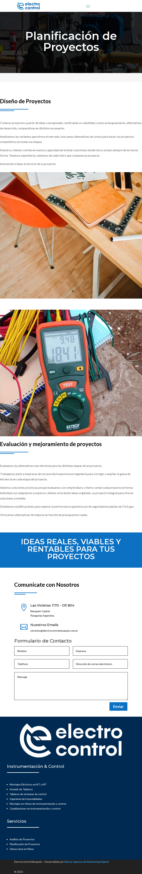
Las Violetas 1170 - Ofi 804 (52, 605)
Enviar (118, 706)
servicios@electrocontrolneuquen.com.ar (54, 630)
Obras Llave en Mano (22, 848)
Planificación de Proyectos (25, 844)
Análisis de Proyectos (22, 839)
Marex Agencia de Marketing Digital (86, 861)
